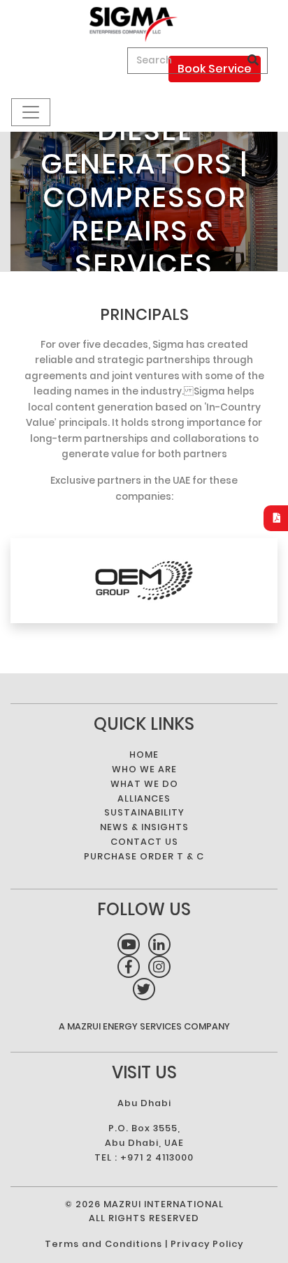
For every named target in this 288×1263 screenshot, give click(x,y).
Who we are (144, 769)
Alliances (144, 798)
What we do (144, 784)
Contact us (144, 842)
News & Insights (144, 827)
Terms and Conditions (103, 1244)
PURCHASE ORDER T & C (144, 856)
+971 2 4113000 (157, 1157)
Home (144, 754)
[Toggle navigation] (30, 112)
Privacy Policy (207, 1244)
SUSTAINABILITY (144, 812)
